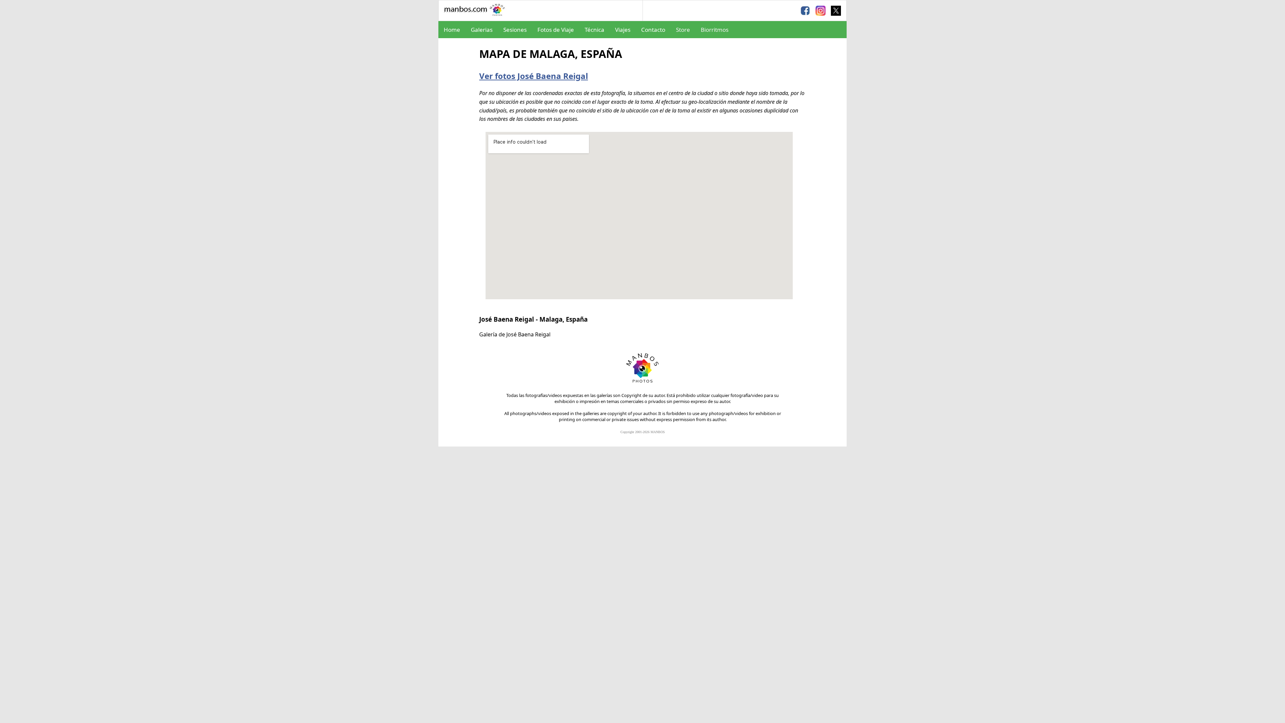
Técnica (594, 29)
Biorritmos (715, 29)
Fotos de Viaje (555, 29)
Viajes (622, 29)
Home (452, 29)
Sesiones (515, 29)
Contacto (653, 29)
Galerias (482, 29)
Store (683, 29)
